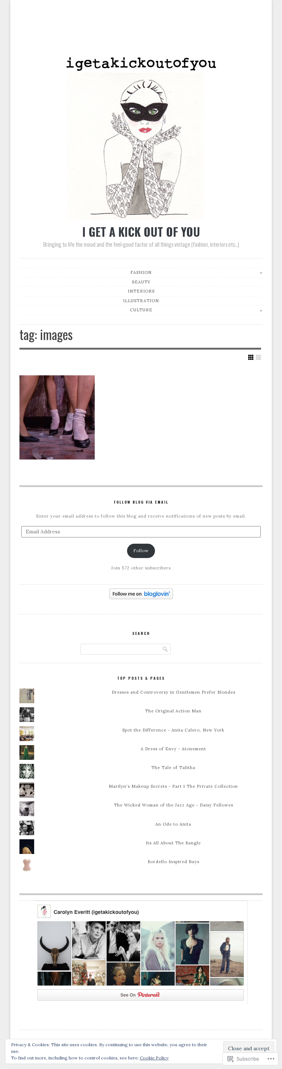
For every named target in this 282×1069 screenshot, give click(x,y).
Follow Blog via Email (141, 502)
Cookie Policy (154, 1058)
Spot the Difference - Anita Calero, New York (173, 730)
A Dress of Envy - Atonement (173, 748)
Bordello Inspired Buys (173, 861)
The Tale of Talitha (173, 767)
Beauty (141, 282)
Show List (258, 357)
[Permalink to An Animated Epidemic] (57, 417)
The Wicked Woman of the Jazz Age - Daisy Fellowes (173, 805)
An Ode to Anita (173, 824)
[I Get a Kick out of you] (141, 218)
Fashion (141, 272)
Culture (141, 309)
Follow (141, 550)
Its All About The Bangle (173, 842)
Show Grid (250, 357)
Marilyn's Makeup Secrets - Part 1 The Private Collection (173, 786)
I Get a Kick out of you (141, 231)
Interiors (141, 291)
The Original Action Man (173, 711)
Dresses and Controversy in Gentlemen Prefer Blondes (173, 692)
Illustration (141, 300)
